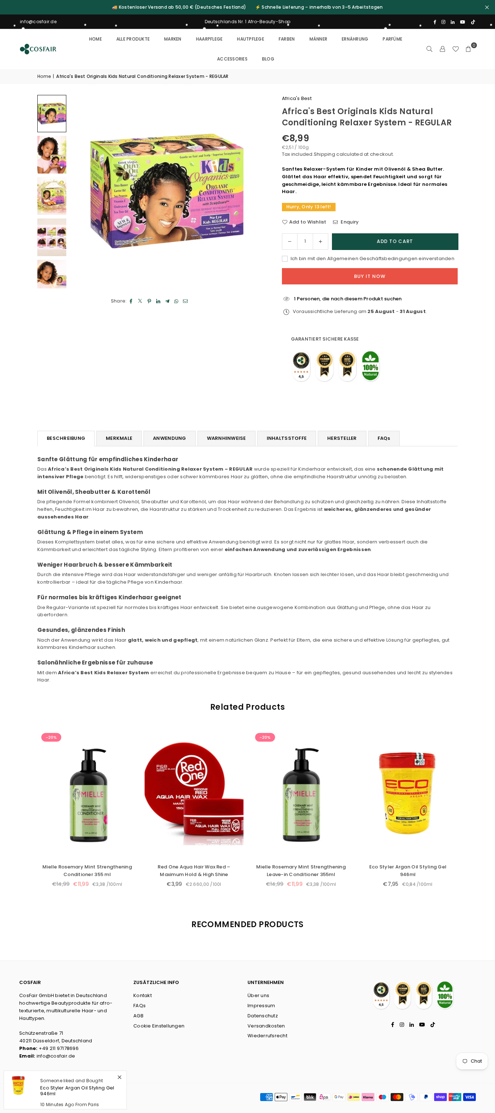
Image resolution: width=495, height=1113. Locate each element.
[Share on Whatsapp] (176, 301)
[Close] (119, 1077)
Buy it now (370, 276)
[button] (468, 48)
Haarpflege (209, 39)
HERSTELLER (342, 438)
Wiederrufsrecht (267, 1035)
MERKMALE (119, 438)
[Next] (249, 192)
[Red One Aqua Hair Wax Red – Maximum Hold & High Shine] (61, 793)
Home (95, 39)
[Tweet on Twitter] (140, 301)
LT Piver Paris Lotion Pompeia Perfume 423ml (381, 870)
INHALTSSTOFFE (287, 438)
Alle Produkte (133, 39)
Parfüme (392, 39)
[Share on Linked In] (158, 301)
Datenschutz (263, 1015)
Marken (173, 39)
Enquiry (349, 221)
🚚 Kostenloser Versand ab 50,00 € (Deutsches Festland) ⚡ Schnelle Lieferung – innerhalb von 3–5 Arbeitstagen (247, 7)
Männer (318, 39)
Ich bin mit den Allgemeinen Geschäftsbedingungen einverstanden (372, 258)
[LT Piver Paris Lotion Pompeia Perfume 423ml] (381, 793)
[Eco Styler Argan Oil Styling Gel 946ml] (274, 793)
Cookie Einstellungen (158, 1025)
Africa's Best (297, 98)
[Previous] (84, 192)
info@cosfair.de (56, 1055)
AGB (138, 1015)
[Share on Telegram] (167, 301)
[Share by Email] (185, 301)
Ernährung (355, 39)
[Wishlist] (455, 48)
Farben (287, 39)
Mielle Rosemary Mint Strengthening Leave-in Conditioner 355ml (168, 870)
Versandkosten (266, 1025)
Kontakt (142, 995)
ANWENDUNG (169, 438)
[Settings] (442, 48)
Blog (268, 59)
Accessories (232, 59)
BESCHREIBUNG (66, 438)
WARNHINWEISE (226, 438)
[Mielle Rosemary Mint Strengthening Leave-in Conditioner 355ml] (167, 793)
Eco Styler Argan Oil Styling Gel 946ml (274, 870)
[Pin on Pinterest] (149, 301)
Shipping (324, 154)
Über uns (258, 995)
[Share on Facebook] (131, 301)
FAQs (384, 438)
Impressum (261, 1005)
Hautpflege (250, 39)
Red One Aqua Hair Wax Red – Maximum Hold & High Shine (61, 870)
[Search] (429, 48)
